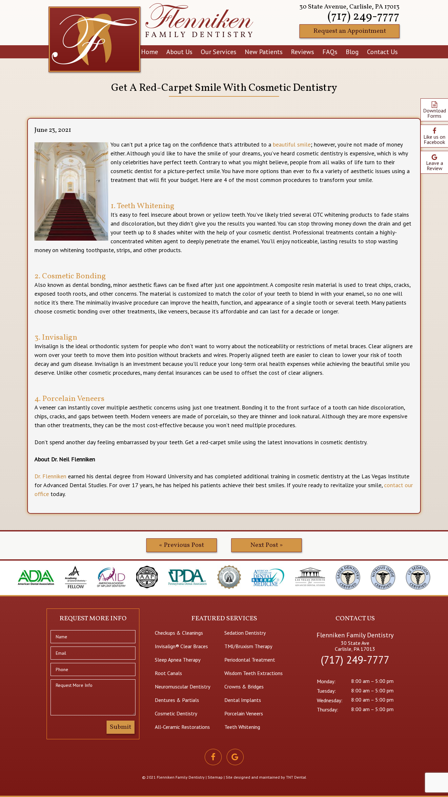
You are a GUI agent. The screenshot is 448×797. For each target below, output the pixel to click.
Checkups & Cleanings (179, 632)
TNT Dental (296, 777)
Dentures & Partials (177, 700)
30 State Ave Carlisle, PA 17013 (355, 646)
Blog (352, 52)
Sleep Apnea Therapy (177, 659)
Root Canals (168, 673)
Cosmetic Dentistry (176, 713)
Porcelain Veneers (243, 713)
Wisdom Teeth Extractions (253, 673)
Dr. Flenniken (50, 476)
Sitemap (215, 777)
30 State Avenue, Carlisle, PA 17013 (349, 6)
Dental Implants (242, 700)
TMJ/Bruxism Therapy (248, 646)
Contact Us (382, 52)
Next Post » (266, 545)
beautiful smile (292, 144)
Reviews (302, 52)
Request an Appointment (349, 31)
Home (149, 52)
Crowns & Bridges (244, 686)
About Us (179, 52)
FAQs (329, 52)
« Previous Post (181, 545)
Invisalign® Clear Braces (181, 646)
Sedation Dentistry (245, 632)
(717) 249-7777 (363, 17)
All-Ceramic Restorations (182, 727)
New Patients (264, 52)
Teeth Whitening (242, 727)
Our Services (218, 52)
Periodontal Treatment (249, 659)
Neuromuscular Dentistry (182, 686)
